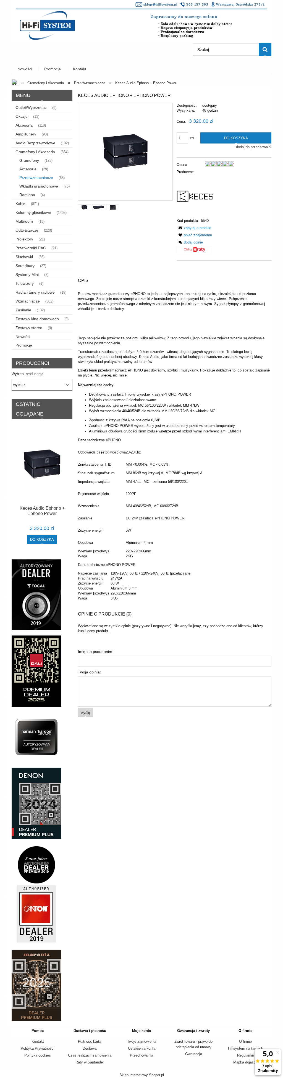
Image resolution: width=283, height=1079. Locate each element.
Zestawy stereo (28, 328)
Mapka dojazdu (245, 1062)
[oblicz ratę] (194, 251)
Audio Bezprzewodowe (35, 143)
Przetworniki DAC (30, 248)
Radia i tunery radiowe (35, 292)
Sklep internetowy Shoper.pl (141, 1075)
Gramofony (29, 160)
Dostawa (89, 1048)
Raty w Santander (89, 1062)
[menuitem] (25, 69)
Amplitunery (25, 134)
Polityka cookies (37, 1055)
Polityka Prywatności (37, 1048)
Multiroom (24, 221)
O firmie (245, 1041)
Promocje (23, 345)
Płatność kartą (89, 1041)
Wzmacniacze (27, 301)
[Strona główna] (141, 21)
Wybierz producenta (27, 374)
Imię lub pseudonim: (95, 651)
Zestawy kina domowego (37, 319)
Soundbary (25, 265)
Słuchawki (24, 257)
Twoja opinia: (89, 672)
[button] (194, 228)
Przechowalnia (141, 1055)
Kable (20, 203)
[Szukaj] (265, 49)
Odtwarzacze (26, 230)
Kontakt (38, 1041)
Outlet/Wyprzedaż (31, 107)
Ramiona (27, 195)
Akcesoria (24, 125)
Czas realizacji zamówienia (89, 1055)
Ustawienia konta (141, 1048)
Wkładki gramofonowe (38, 186)
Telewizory (24, 283)
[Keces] (197, 196)
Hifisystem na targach (245, 1048)
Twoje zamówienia (141, 1041)
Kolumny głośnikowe (33, 212)
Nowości (22, 336)
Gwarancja (193, 1054)
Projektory (24, 239)
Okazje (21, 116)
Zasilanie (23, 310)
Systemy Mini (27, 274)
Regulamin (245, 1055)
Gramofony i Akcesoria (35, 152)
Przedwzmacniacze (36, 177)
